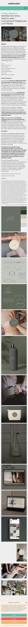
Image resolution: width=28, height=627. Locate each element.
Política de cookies (7, 625)
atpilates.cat (4, 178)
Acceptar (14, 615)
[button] (26, 602)
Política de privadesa (15, 625)
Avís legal (22, 625)
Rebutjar (14, 618)
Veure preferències (14, 622)
